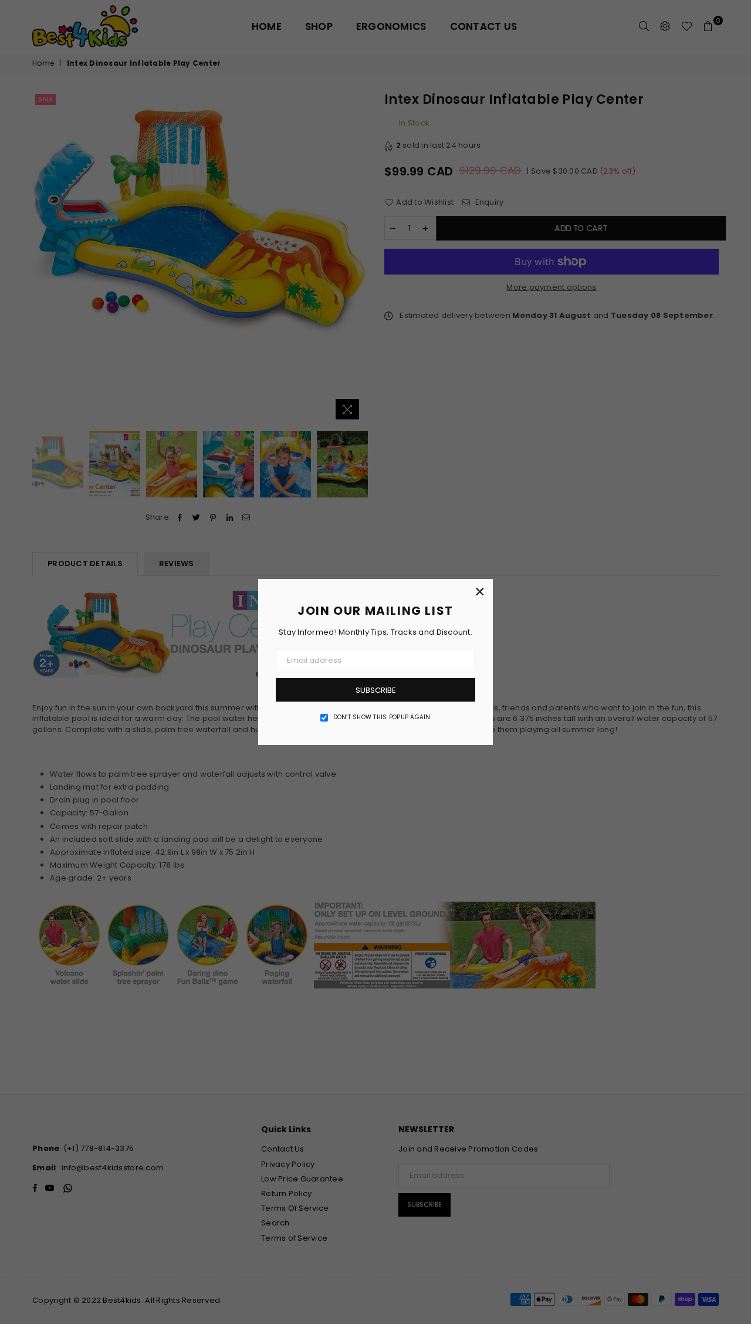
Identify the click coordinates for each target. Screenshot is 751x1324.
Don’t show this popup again (382, 717)
